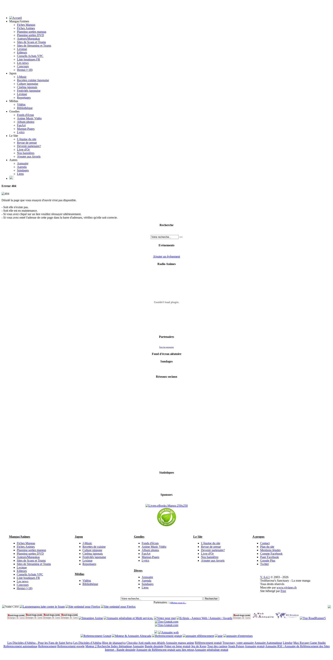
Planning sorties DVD (30, 35)
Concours (23, 66)
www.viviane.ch (287, 587)
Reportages (24, 97)
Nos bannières (25, 153)
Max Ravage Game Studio (309, 642)
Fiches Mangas (26, 24)
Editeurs (22, 52)
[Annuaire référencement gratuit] (168, 632)
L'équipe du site (26, 139)
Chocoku (132, 642)
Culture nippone (92, 550)
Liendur (288, 642)
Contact (265, 543)
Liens (20, 173)
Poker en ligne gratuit (177, 646)
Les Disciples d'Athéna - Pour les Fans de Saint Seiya (39, 642)
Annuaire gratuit (255, 646)
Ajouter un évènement (166, 256)
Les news (23, 63)
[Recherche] (180, 237)
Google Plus (267, 560)
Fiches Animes (26, 28)
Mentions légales (270, 550)
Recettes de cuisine (94, 546)
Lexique (22, 49)
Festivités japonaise (28, 90)
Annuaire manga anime (180, 642)
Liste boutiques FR (28, 59)
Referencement (47, 646)
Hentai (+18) (25, 69)
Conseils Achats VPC (30, 56)
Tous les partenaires (166, 347)
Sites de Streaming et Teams (34, 45)
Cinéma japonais (27, 87)
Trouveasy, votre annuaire (238, 642)
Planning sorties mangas (31, 31)
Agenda (22, 167)
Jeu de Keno (198, 646)
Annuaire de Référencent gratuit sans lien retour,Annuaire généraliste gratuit (182, 649)
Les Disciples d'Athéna (87, 642)
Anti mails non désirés (151, 642)
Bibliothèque (25, 108)
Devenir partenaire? (29, 146)
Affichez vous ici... (178, 603)
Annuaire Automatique (268, 642)
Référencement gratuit (208, 642)
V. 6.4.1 (265, 577)
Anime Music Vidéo (29, 118)
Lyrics (20, 132)
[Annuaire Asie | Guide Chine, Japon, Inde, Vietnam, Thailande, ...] (219, 635)
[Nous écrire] (11, 178)
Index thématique (121, 646)
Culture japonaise (27, 83)
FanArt (21, 125)
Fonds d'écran (25, 115)
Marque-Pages (25, 128)
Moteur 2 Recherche (98, 646)
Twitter (264, 564)
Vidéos (21, 104)
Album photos (25, 121)
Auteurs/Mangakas (28, 38)
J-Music (22, 76)
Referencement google (71, 646)
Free (283, 591)
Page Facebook (269, 557)
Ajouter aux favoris (28, 156)
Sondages (23, 170)
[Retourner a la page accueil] (15, 17)
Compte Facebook (271, 553)
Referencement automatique (20, 646)
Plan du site (267, 546)
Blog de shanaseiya (114, 642)
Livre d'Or (23, 149)
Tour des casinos (217, 646)
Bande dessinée (154, 646)
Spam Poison (236, 646)
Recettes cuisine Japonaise (33, 80)
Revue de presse (27, 142)
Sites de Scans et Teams (31, 42)
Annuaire (22, 163)
